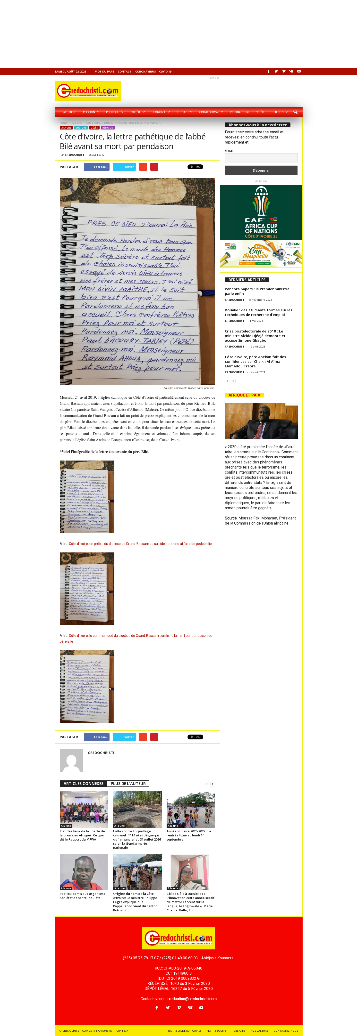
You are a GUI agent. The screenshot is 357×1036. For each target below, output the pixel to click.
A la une (77, 122)
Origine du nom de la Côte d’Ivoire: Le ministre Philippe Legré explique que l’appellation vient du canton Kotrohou (135, 901)
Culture (182, 112)
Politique (112, 112)
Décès (94, 127)
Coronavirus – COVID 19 (153, 71)
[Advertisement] (145, 34)
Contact (124, 71)
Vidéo (260, 112)
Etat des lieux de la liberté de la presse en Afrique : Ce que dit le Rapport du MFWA (82, 835)
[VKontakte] (291, 71)
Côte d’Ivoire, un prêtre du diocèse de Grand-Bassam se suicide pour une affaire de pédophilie (140, 544)
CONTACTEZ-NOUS (286, 1030)
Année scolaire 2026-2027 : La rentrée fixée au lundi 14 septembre (189, 835)
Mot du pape (104, 71)
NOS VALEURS (259, 1030)
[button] (295, 112)
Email (229, 151)
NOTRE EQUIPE (216, 1030)
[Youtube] (299, 71)
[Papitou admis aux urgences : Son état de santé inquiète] (84, 872)
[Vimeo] (284, 71)
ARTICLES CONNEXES (83, 783)
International (239, 112)
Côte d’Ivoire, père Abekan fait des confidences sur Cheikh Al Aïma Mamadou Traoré (255, 361)
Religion (89, 112)
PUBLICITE (238, 1030)
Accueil (64, 122)
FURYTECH (121, 1030)
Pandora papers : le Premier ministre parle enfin (257, 291)
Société (135, 112)
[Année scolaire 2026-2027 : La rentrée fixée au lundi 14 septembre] (191, 809)
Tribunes (277, 112)
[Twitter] (276, 71)
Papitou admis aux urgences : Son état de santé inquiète (82, 895)
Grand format (209, 112)
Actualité (69, 112)
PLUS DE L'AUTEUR (128, 783)
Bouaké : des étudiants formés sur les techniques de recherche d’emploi (258, 312)
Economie (159, 112)
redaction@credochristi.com (193, 998)
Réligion (107, 127)
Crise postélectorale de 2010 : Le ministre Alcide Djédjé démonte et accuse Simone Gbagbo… (255, 336)
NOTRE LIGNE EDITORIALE (184, 1030)
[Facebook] (269, 71)
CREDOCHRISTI (75, 154)
